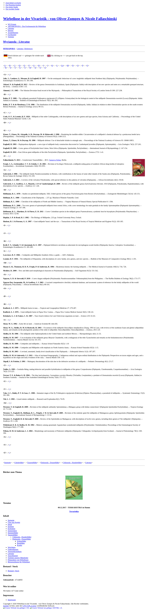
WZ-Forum (12, 24)
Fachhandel (12, 35)
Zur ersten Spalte (12, 7)
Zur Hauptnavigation (13, 5)
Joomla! (6, 606)
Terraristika (74, 511)
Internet (10, 31)
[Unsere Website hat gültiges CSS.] (16, 608)
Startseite (7, 463)
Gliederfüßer (19, 463)
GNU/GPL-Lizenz (29, 606)
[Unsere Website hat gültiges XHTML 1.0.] (46, 608)
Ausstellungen (13, 33)
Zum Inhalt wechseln (13, 3)
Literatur (11, 28)
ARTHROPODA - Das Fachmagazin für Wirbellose (27, 26)
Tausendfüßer (32, 463)
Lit (62, 66)
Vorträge (11, 37)
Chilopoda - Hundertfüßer (72, 463)
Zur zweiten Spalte (12, 9)
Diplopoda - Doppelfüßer (50, 463)
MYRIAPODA (9, 49)
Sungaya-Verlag (55, 160)
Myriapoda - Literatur (16, 41)
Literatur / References (25, 49)
